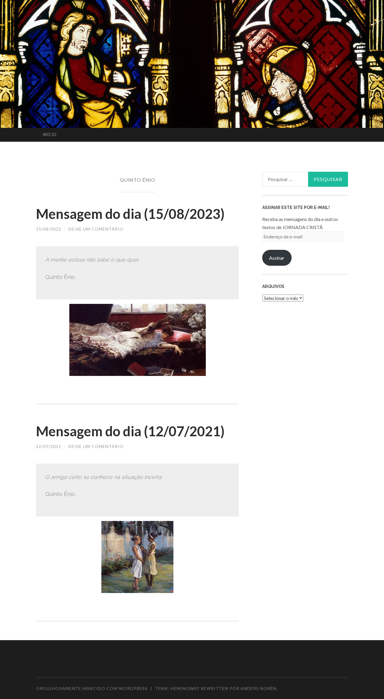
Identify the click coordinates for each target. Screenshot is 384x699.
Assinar (276, 258)
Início (50, 134)
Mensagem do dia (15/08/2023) (130, 214)
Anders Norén (258, 688)
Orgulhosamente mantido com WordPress (92, 688)
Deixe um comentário (96, 228)
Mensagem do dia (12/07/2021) (130, 431)
